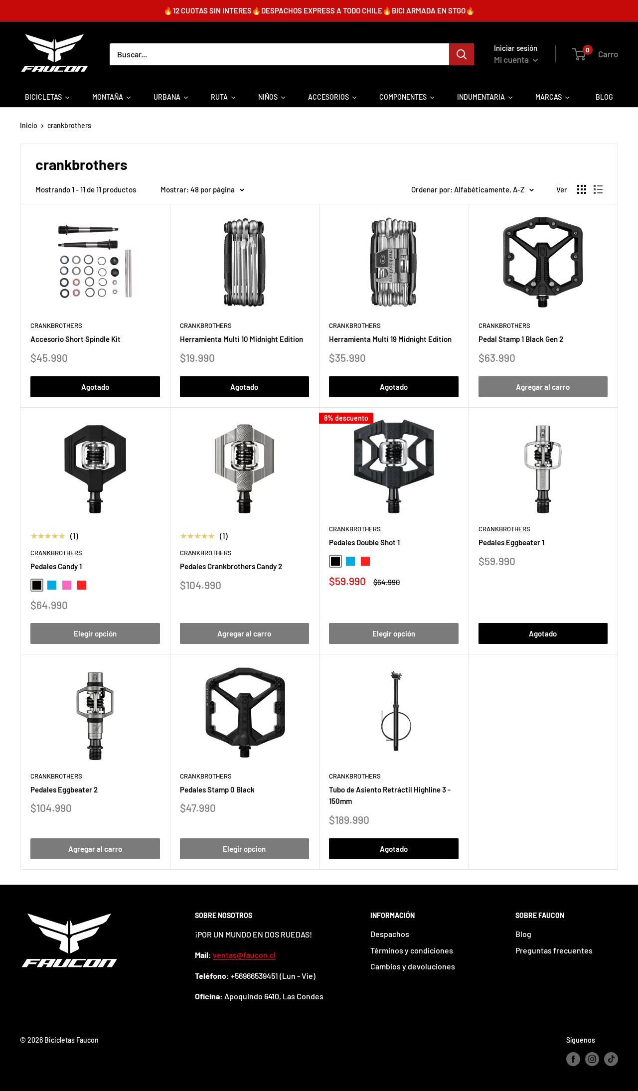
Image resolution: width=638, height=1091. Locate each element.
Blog (523, 933)
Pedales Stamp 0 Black (217, 789)
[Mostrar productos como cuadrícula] (581, 189)
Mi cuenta (512, 59)
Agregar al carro (543, 386)
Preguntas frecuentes (554, 950)
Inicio (28, 125)
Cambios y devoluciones (412, 966)
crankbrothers (69, 125)
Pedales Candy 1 (56, 566)
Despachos (389, 933)
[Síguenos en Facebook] (573, 1059)
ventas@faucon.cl (244, 954)
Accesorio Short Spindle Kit (75, 338)
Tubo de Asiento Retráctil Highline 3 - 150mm (390, 795)
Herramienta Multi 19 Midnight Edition (390, 338)
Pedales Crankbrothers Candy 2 (231, 566)
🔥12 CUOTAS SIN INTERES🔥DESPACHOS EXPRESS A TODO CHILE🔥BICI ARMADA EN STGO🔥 (319, 10)
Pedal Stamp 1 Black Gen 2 (520, 338)
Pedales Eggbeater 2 (64, 789)
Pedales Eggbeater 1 (511, 542)
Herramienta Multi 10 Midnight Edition (241, 338)
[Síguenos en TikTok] (611, 1059)
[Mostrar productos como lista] (598, 189)
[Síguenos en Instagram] (592, 1059)
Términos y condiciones (411, 950)
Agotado (95, 386)
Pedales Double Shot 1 (364, 542)
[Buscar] (461, 54)
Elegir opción (95, 633)
